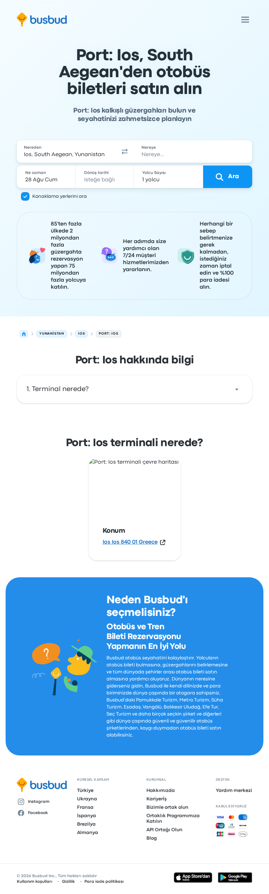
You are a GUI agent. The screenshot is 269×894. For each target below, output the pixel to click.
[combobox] (66, 151)
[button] (124, 151)
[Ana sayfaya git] (42, 20)
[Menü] (245, 19)
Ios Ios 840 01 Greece (130, 542)
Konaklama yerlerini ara (59, 196)
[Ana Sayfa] (24, 333)
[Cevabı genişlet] (236, 389)
